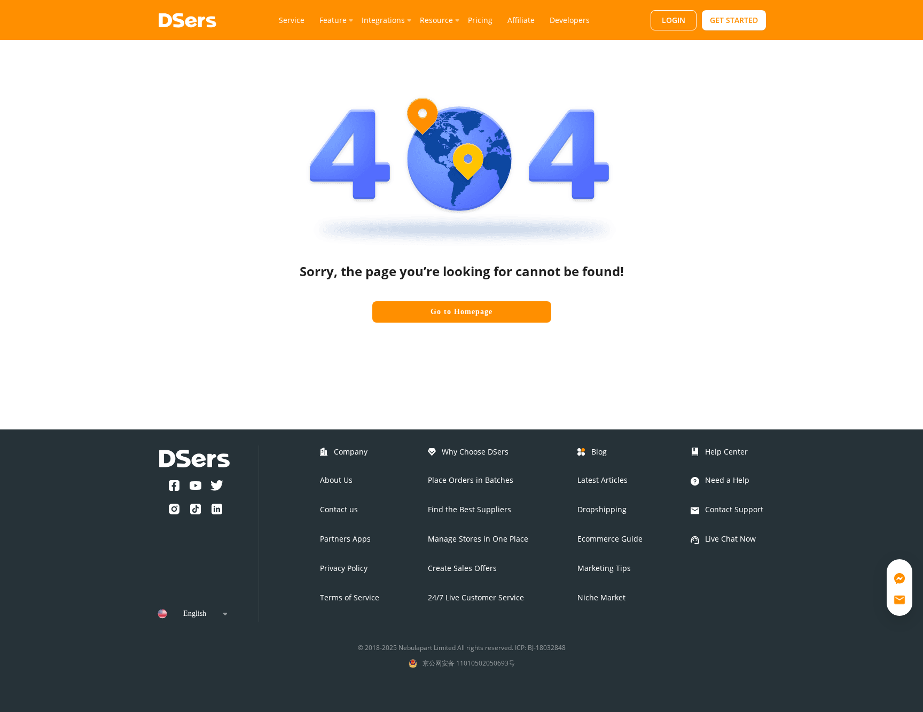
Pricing (480, 20)
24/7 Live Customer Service (476, 597)
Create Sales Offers (462, 568)
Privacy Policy (343, 568)
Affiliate (521, 20)
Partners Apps (345, 539)
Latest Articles (602, 480)
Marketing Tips (604, 568)
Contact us (339, 509)
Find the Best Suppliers (469, 509)
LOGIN (673, 20)
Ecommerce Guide (610, 539)
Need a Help (727, 480)
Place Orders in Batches (470, 480)
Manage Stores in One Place (478, 539)
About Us (336, 480)
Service (291, 20)
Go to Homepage (461, 312)
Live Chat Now (730, 539)
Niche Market (601, 597)
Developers (570, 20)
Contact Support (734, 509)
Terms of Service (349, 597)
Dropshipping (602, 509)
